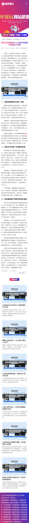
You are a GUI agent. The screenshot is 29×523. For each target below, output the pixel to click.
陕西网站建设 (7, 509)
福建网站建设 (7, 517)
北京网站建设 (5, 500)
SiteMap (12, 497)
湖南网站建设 (16, 512)
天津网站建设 (14, 500)
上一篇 (4, 270)
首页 (4, 39)
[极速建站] (7, 3)
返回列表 (22, 273)
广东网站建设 (16, 517)
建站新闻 (9, 39)
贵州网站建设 (7, 519)
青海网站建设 (7, 512)
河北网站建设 (16, 505)
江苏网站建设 (16, 507)
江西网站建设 (7, 514)
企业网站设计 (17, 39)
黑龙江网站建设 (14, 502)
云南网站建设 (16, 519)
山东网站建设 (7, 507)
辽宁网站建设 (7, 505)
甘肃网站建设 (16, 509)
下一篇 (13, 270)
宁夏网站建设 (17, 521)
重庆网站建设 (5, 502)
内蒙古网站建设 (7, 521)
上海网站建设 (22, 500)
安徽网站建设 (16, 514)
